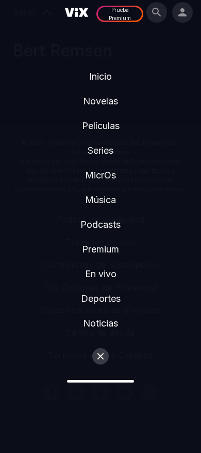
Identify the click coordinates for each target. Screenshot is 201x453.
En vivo (100, 273)
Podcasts (100, 224)
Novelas (100, 101)
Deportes (101, 298)
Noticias (100, 323)
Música (100, 199)
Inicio (100, 76)
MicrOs (100, 175)
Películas (101, 125)
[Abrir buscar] (156, 12)
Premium (100, 249)
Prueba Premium (120, 14)
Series (100, 150)
